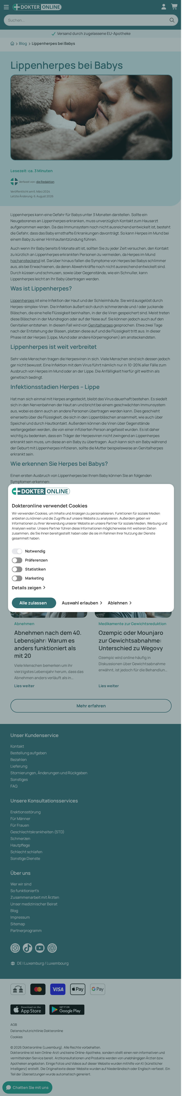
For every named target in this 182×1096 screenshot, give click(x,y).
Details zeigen (26, 587)
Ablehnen (117, 603)
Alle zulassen (33, 603)
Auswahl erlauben (80, 603)
